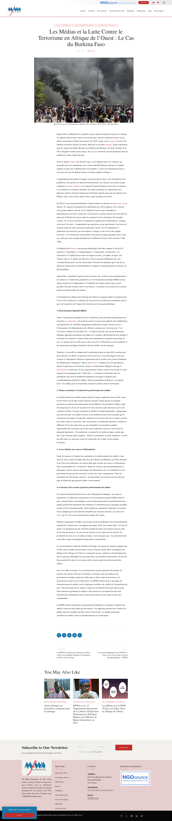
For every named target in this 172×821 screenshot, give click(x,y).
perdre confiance (74, 186)
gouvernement (62, 369)
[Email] (74, 635)
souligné (70, 321)
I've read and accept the (91, 752)
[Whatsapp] (69, 635)
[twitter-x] (126, 816)
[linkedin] (137, 816)
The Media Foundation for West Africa (40, 815)
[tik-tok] (142, 816)
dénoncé (94, 362)
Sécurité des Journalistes (107, 25)
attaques (109, 144)
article (59, 515)
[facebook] (121, 816)
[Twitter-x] (59, 635)
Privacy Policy (98, 752)
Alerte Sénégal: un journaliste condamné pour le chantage (57, 708)
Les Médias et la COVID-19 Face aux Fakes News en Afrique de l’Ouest (114, 708)
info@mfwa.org (93, 798)
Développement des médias (84, 25)
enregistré (112, 141)
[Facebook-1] (64, 635)
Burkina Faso (91, 51)
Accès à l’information (63, 25)
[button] (79, 635)
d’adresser (121, 203)
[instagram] (131, 816)
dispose (73, 248)
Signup (19, 815)
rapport (73, 161)
